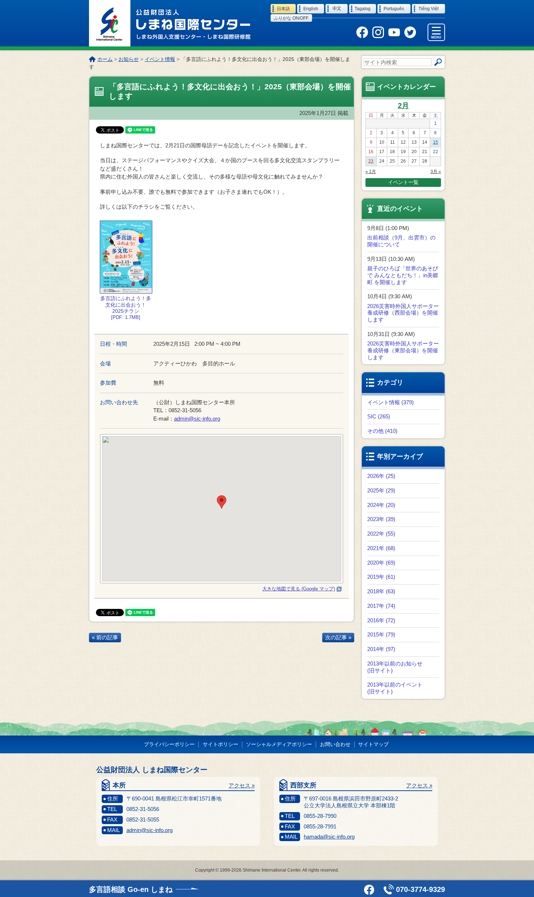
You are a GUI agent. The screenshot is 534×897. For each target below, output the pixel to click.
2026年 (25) (381, 476)
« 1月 (370, 171)
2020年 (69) (381, 563)
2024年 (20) (381, 505)
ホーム (105, 59)
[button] (221, 502)
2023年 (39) (381, 519)
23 (370, 161)
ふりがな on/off (291, 18)
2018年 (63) (381, 591)
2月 (403, 106)
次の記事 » (338, 637)
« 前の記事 (105, 637)
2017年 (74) (381, 606)
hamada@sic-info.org (329, 836)
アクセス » (241, 785)
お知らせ (128, 59)
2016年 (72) (381, 620)
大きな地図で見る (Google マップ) (298, 588)
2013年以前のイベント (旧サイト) (394, 688)
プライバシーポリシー (169, 744)
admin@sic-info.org (197, 418)
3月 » (435, 171)
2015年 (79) (381, 634)
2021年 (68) (381, 548)
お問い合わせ (335, 744)
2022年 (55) (381, 534)
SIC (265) (378, 416)
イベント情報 (160, 59)
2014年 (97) (381, 649)
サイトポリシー (220, 744)
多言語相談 (131, 889)
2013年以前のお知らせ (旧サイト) (394, 666)
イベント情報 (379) (390, 402)
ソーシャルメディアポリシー (279, 744)
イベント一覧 (403, 182)
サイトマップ (373, 744)
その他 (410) (382, 431)
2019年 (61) (381, 577)
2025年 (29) (381, 490)
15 (435, 142)
